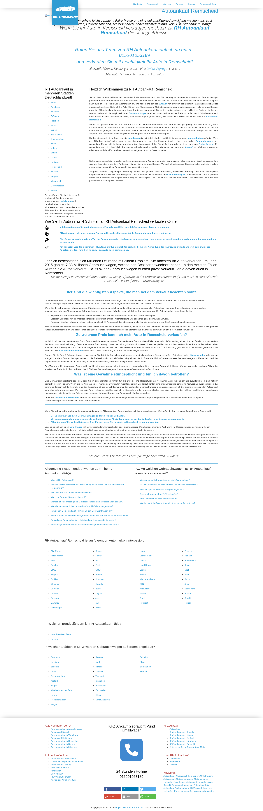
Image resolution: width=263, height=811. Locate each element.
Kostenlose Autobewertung (64, 780)
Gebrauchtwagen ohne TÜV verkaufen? (159, 494)
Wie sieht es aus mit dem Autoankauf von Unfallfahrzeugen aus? (82, 506)
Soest (53, 143)
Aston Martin (57, 555)
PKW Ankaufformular (61, 777)
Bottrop (54, 171)
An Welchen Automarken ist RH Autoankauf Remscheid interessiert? (83, 520)
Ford (97, 565)
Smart (187, 584)
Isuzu (98, 588)
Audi (53, 560)
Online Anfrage (206, 144)
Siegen (54, 704)
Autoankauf (152, 4)
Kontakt (191, 4)
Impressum (175, 761)
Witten (54, 152)
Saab (186, 570)
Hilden (98, 695)
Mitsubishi (144, 588)
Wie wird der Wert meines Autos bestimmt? (71, 492)
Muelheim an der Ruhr (61, 690)
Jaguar (98, 593)
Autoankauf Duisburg (61, 764)
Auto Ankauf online (60, 767)
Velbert (54, 148)
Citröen (54, 593)
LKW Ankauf (57, 774)
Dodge (98, 551)
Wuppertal (56, 181)
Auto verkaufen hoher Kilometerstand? (158, 498)
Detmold (99, 671)
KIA (97, 603)
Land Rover (145, 565)
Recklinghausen (58, 699)
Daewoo (55, 598)
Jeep (97, 598)
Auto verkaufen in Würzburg (64, 735)
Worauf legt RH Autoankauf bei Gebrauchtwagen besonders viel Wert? (85, 524)
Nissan (143, 593)
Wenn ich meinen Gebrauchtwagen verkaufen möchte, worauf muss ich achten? (89, 515)
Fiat (97, 560)
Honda (98, 574)
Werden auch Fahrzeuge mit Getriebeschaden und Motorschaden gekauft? (87, 501)
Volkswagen (56, 607)
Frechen (55, 121)
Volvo (98, 607)
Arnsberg (55, 107)
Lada (142, 551)
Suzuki (187, 598)
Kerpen (54, 176)
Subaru (187, 593)
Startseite (137, 4)
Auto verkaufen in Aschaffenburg (66, 729)
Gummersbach (58, 139)
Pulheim (144, 657)
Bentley (54, 565)
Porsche (188, 551)
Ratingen (99, 657)
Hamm (54, 157)
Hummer (99, 579)
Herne (54, 695)
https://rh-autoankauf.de (128, 807)
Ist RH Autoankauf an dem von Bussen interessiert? (169, 484)
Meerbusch (56, 134)
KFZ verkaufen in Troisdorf (182, 732)
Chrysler (55, 588)
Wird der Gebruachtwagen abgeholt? (68, 497)
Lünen (54, 130)
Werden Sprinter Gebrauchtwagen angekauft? (162, 489)
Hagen (54, 685)
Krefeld (54, 681)
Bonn (53, 671)
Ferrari (98, 555)
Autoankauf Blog (208, 4)
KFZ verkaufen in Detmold (182, 744)
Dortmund (55, 657)
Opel (142, 598)
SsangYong (189, 588)
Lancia (143, 560)
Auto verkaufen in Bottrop (63, 744)
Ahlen (53, 102)
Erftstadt (55, 116)
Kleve (142, 662)
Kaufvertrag (126, 239)
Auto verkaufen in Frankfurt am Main (187, 747)
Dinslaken (100, 681)
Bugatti (54, 574)
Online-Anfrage (157, 68)
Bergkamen (145, 666)
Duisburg (55, 662)
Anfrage (180, 4)
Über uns (167, 4)
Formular (109, 227)
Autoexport (56, 770)
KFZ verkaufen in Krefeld (182, 738)
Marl (97, 662)
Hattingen (55, 162)
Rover (187, 565)
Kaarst (54, 125)
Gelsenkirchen (58, 676)
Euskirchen (100, 685)
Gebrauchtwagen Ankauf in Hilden (67, 761)
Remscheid (56, 167)
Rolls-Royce (190, 560)
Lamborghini (146, 555)
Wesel (54, 190)
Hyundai (99, 584)
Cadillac (54, 579)
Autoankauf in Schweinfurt (63, 758)
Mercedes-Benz (147, 579)
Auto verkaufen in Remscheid (65, 741)
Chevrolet (55, 584)
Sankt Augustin (102, 699)
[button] (112, 789)
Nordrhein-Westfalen (61, 634)
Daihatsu (55, 603)
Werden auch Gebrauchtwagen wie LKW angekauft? (165, 480)
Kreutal (143, 671)
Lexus (143, 570)
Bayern (54, 639)
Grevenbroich (57, 185)
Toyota (187, 603)
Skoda (187, 579)
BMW (53, 570)
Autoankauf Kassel (60, 732)
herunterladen (185, 239)
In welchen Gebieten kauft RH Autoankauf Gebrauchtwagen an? (81, 511)
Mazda (143, 574)
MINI (142, 584)
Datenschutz (176, 758)
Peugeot (144, 603)
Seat (186, 574)
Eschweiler (100, 690)
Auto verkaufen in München (64, 747)
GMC (97, 570)
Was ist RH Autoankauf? (62, 480)
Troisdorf (99, 676)
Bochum (55, 111)
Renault (188, 555)
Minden (99, 666)
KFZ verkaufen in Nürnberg (183, 741)
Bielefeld (55, 666)
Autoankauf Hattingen (61, 738)
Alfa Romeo (56, 551)
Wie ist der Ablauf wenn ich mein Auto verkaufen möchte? (167, 503)
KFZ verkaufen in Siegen (181, 735)
